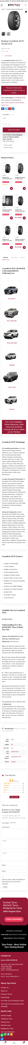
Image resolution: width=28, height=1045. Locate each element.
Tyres (7, 51)
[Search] (25, 5)
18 (12, 748)
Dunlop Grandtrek (9, 102)
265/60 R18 (6, 627)
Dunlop (13, 762)
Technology (14, 257)
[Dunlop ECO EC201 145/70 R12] (20, 201)
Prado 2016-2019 (12, 343)
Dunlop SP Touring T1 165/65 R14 (20, 178)
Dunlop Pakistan (19, 102)
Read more (11, 188)
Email (4, 871)
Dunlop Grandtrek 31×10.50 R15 (7, 210)
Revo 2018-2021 (12, 321)
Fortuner (12, 409)
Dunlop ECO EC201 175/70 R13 (7, 240)
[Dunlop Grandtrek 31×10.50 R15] (7, 201)
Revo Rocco (11, 299)
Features (22, 257)
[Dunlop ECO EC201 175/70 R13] (7, 230)
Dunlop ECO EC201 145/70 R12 (20, 210)
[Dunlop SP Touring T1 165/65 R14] (20, 168)
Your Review (6, 827)
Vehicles (5, 257)
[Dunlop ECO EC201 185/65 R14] (7, 168)
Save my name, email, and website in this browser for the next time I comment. (13, 882)
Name (4, 865)
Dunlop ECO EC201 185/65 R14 (7, 178)
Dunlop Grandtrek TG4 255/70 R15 (20, 240)
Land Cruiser (12, 387)
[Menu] (2, 5)
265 (12, 739)
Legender (12, 365)
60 (12, 744)
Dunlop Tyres (5, 105)
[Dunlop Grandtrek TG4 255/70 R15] (20, 230)
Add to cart (14, 130)
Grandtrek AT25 (19, 97)
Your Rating (5, 823)
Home (3, 9)
